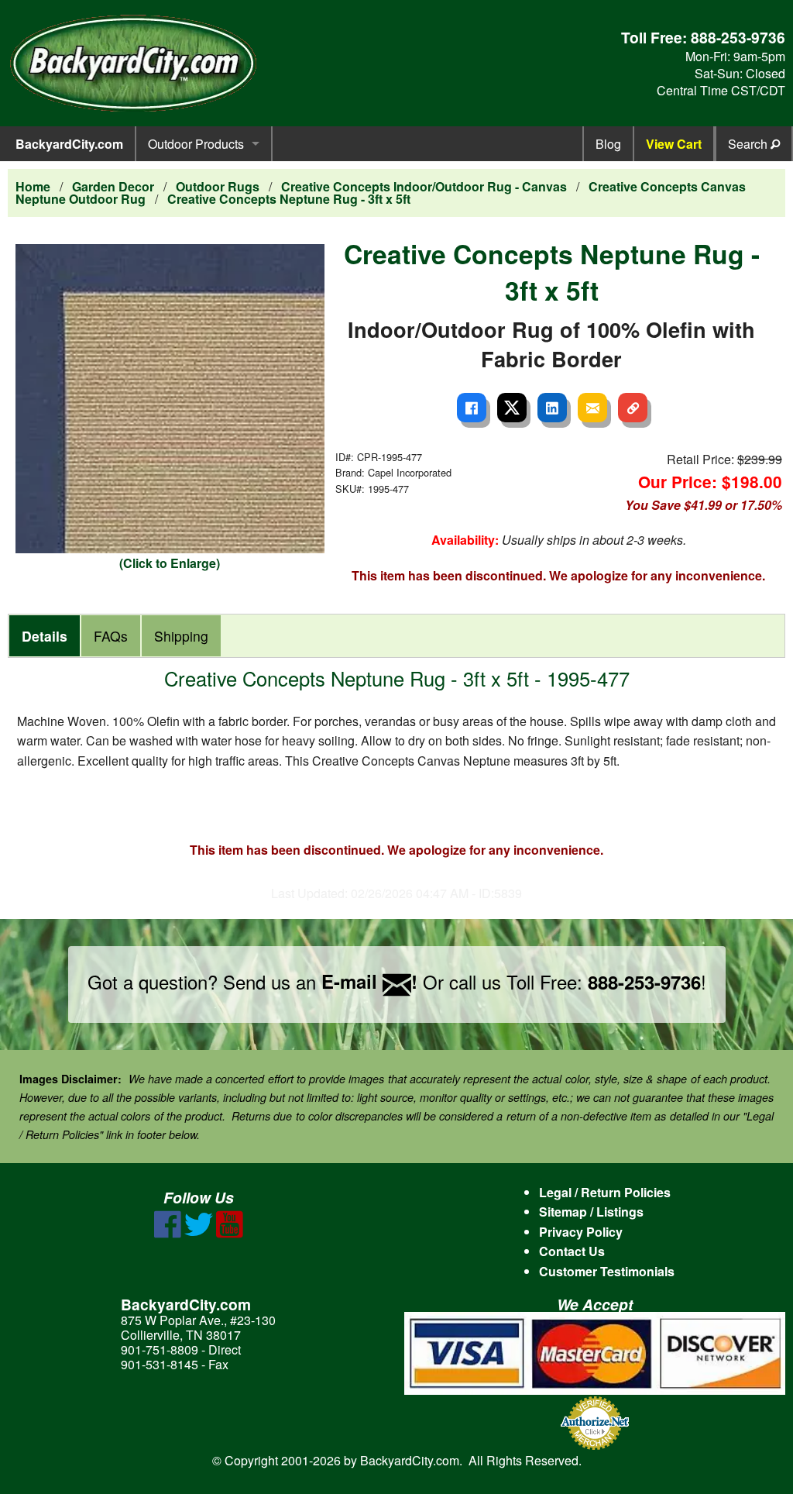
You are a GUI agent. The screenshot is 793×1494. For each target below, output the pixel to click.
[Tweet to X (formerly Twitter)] (512, 407)
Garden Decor (113, 186)
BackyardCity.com (69, 144)
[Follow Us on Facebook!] (167, 1233)
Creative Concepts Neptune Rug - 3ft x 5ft (288, 199)
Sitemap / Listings (591, 1211)
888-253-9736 (738, 37)
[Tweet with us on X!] (198, 1233)
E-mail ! (369, 981)
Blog (608, 144)
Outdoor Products (196, 144)
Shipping (181, 635)
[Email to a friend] (592, 407)
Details (44, 635)
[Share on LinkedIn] (552, 407)
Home (32, 186)
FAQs (111, 635)
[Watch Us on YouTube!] (229, 1233)
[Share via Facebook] (471, 407)
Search (749, 144)
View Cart (674, 144)
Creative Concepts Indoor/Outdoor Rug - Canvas (424, 186)
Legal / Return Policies (605, 1192)
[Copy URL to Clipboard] (632, 407)
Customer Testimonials (607, 1271)
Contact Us (572, 1251)
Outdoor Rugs (217, 186)
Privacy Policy (581, 1232)
